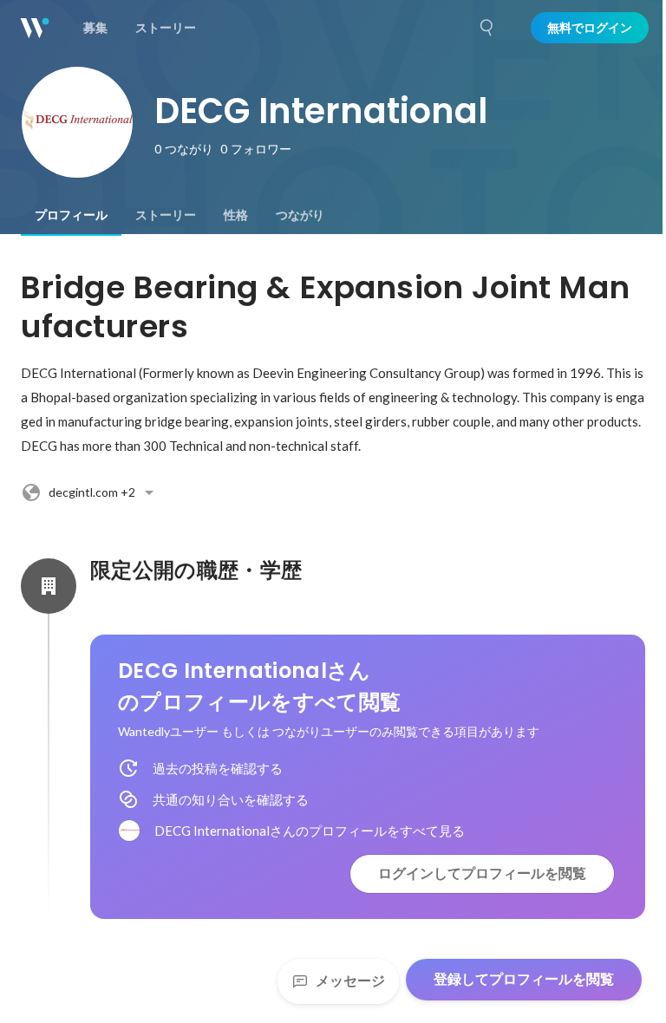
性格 (236, 215)
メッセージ (350, 981)
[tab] (71, 215)
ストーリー (165, 215)
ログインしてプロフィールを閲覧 (482, 873)
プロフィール (71, 215)
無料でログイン (589, 27)
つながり (300, 215)
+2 (92, 492)
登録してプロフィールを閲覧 (524, 979)
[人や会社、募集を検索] (487, 27)
